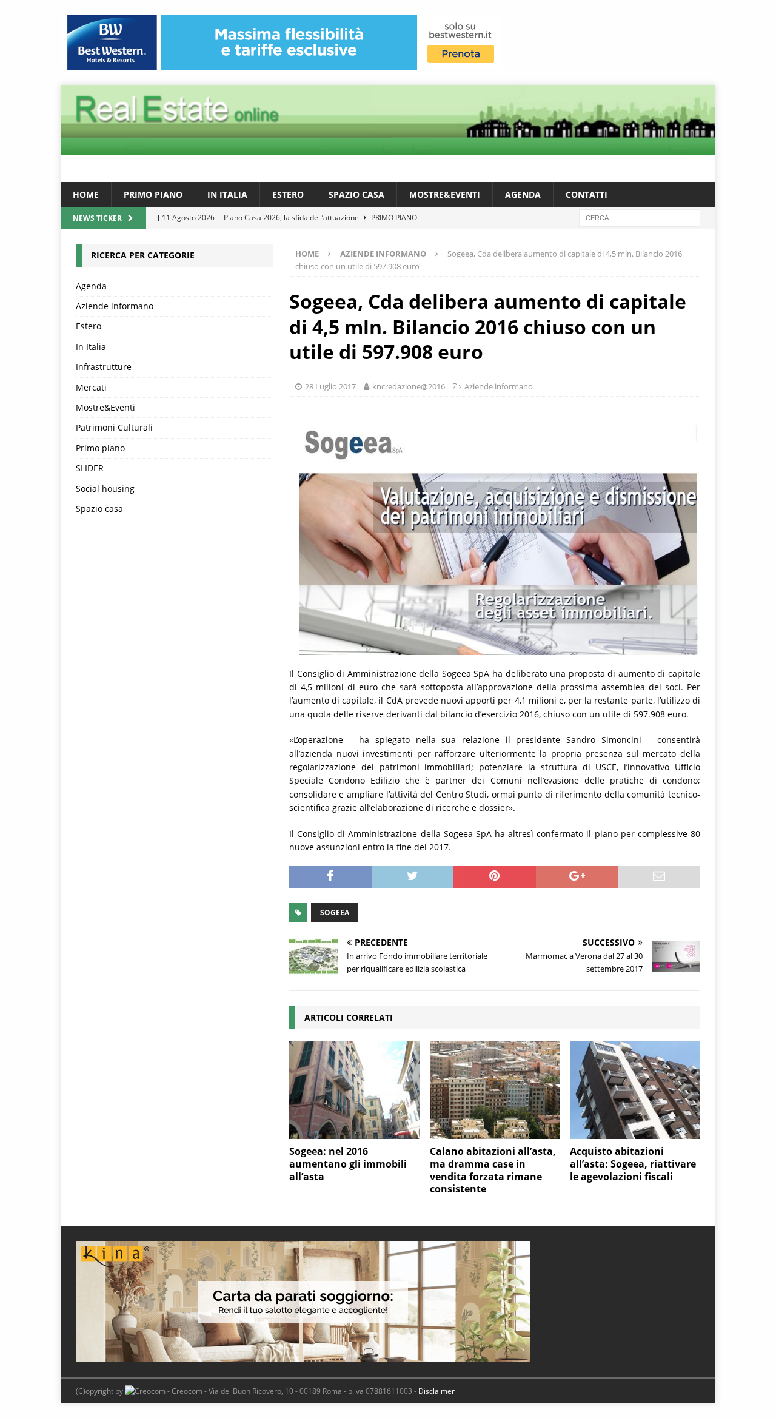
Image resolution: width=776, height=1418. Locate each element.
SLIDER (90, 468)
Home (86, 194)
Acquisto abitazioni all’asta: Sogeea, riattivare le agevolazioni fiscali (633, 1163)
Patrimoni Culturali (114, 427)
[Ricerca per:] (639, 217)
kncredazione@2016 (408, 386)
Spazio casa (356, 194)
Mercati (91, 387)
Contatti (586, 194)
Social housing (105, 488)
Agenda (523, 194)
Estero (288, 194)
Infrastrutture (104, 366)
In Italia (227, 194)
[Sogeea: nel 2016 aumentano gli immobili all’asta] (354, 1090)
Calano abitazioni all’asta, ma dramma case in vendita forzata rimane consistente (493, 1169)
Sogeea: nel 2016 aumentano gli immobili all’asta (348, 1163)
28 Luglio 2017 (330, 386)
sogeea (334, 912)
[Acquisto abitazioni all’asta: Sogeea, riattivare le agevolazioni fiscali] (635, 1090)
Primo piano (153, 194)
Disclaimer (436, 1391)
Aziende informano (498, 386)
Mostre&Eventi (444, 194)
